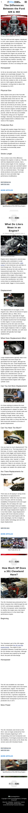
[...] (14, 306)
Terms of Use (9, 803)
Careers (23, 802)
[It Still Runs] (14, 2)
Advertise (10, 802)
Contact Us (17, 802)
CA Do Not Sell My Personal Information (13, 804)
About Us (4, 802)
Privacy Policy (17, 803)
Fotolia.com (17, 36)
